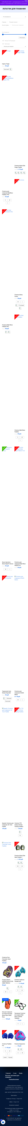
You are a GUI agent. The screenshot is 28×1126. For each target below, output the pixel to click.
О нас (15, 1073)
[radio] (6, 69)
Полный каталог (13, 22)
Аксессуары (5, 25)
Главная (4, 22)
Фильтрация (22, 37)
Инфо (20, 1073)
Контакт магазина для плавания (12, 1076)
